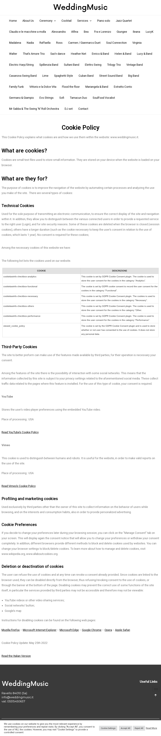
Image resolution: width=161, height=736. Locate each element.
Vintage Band (134, 64)
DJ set (69, 108)
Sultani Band (71, 64)
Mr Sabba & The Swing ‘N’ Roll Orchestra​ (34, 108)
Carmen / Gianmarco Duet (84, 42)
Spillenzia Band (48, 64)
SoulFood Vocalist (104, 97)
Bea (86, 31)
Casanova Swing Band (23, 75)
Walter (13, 53)
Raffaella (44, 42)
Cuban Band (86, 75)
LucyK (149, 31)
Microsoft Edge (69, 630)
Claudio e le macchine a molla (27, 31)
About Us (28, 20)
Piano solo (103, 20)
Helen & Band (123, 53)
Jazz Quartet (124, 20)
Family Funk (16, 86)
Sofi (61, 97)
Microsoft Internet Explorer (39, 630)
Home (13, 20)
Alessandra (59, 31)
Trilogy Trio (114, 64)
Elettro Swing (93, 64)
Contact (83, 108)
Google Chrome (91, 630)
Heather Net (78, 53)
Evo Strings (46, 97)
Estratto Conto (123, 86)
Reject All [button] (139, 728)
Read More (151, 728)
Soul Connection (116, 42)
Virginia (137, 42)
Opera (108, 630)
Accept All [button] (125, 728)
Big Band (133, 75)
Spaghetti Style (63, 75)
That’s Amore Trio (34, 53)
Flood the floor (71, 86)
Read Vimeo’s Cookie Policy (19, 486)
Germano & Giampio (21, 97)
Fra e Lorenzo (102, 31)
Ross (59, 42)
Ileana (136, 31)
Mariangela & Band (96, 86)
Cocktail (66, 20)
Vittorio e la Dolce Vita (42, 86)
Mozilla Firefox (11, 630)
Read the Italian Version (16, 656)
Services (82, 20)
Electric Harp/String (21, 64)
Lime (45, 75)
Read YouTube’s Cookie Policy (20, 432)
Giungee (122, 31)
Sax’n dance (57, 53)
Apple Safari (122, 630)
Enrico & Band (100, 53)
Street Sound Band (110, 75)
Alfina (74, 31)
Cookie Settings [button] (108, 728)
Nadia (30, 42)
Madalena (15, 42)
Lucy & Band (144, 53)
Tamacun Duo (78, 97)
